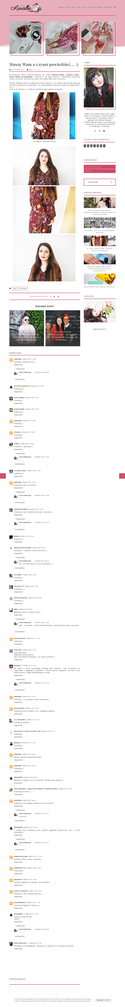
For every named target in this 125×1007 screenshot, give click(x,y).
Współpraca (108, 7)
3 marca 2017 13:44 (29, 359)
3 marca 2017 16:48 (25, 609)
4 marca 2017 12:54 (34, 868)
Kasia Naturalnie (20, 598)
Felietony (23, 288)
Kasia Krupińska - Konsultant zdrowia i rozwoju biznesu (36, 789)
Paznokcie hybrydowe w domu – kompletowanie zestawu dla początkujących (99, 268)
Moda (68, 7)
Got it (108, 1000)
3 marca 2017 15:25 (36, 509)
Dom (84, 7)
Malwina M (18, 879)
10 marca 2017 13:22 (41, 457)
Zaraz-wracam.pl (21, 943)
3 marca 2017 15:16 (29, 482)
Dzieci (79, 7)
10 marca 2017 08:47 (41, 372)
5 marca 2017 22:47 (35, 891)
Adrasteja (17, 650)
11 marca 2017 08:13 (41, 561)
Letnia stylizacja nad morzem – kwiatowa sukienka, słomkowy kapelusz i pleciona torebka (99, 212)
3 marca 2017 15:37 (39, 548)
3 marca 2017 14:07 (32, 409)
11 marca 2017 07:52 (41, 522)
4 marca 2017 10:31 (31, 827)
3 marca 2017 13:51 (37, 386)
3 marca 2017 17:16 (33, 638)
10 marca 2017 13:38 (41, 495)
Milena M (17, 743)
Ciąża (15, 288)
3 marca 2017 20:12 (32, 708)
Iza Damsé (18, 575)
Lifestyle (61, 7)
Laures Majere (19, 409)
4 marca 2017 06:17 (31, 777)
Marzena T (18, 665)
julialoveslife (19, 708)
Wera (16, 609)
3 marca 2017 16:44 (34, 598)
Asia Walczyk (19, 586)
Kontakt (100, 7)
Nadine (16, 536)
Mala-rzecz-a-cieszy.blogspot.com (27, 731)
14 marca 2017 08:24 (41, 929)
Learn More (100, 1000)
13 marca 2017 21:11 (41, 813)
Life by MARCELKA (25, 372)
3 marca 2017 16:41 (31, 586)
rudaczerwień (19, 398)
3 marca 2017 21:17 (48, 731)
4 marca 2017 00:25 (29, 766)
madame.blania (19, 638)
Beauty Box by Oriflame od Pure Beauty (99, 287)
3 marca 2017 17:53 (29, 650)
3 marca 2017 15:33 (27, 536)
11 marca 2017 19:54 (31, 914)
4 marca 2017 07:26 (65, 789)
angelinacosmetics (21, 509)
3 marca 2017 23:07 (29, 754)
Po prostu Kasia (20, 471)
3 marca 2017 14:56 (27, 444)
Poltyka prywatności (93, 167)
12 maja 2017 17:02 (35, 943)
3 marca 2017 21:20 (28, 743)
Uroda (73, 7)
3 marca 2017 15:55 (29, 575)
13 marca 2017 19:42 (41, 622)
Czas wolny (91, 7)
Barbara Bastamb (20, 856)
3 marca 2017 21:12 (33, 720)
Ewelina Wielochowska (22, 548)
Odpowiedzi (20, 369)
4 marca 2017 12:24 (35, 856)
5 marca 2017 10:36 (30, 879)
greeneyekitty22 (20, 868)
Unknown (17, 359)
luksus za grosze (20, 891)
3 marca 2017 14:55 (28, 432)
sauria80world (20, 902)
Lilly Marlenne (19, 720)
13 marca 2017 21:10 (41, 683)
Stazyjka (17, 432)
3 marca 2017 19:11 (29, 697)
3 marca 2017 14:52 (29, 421)
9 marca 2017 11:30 (33, 902)
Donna (16, 444)
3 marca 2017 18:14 (29, 665)
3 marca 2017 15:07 (34, 471)
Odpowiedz (18, 365)
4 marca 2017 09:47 (29, 800)
